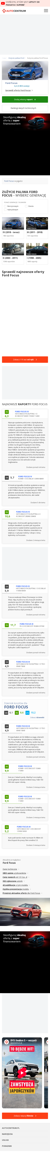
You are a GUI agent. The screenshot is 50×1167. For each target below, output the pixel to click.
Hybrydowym (12, 210)
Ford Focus (11, 83)
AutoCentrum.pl (14, 11)
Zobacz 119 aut (23, 359)
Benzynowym (12, 206)
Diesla (30, 206)
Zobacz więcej (23, 1115)
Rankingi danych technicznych (24, 108)
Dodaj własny (23, 99)
